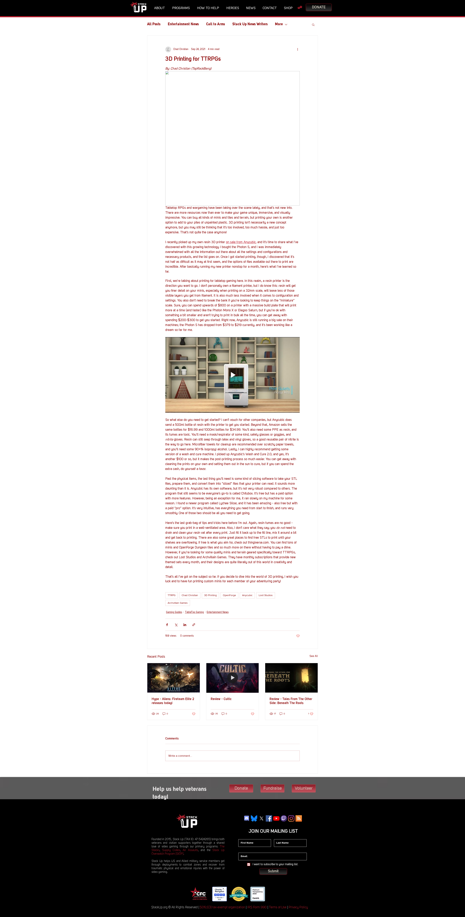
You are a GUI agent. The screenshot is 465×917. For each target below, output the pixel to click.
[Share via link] (193, 624)
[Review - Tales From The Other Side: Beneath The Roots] (291, 678)
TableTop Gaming (194, 612)
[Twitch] (284, 818)
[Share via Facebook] (167, 624)
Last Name (280, 836)
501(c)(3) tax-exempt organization (222, 907)
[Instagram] (291, 818)
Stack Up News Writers (250, 24)
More (279, 24)
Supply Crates (171, 850)
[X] (261, 818)
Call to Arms (215, 24)
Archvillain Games (178, 602)
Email (241, 850)
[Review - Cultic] (232, 678)
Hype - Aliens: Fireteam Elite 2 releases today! (173, 701)
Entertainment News (183, 24)
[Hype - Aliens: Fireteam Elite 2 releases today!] (173, 678)
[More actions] (297, 49)
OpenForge (229, 595)
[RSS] (299, 818)
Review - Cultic (221, 699)
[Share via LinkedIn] (185, 624)
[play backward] (193, 894)
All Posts (154, 24)
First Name (244, 836)
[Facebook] (269, 818)
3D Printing (210, 595)
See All (314, 656)
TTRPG (171, 595)
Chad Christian (190, 595)
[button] (160, 8)
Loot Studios (266, 595)
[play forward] (270, 894)
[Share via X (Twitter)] (176, 624)
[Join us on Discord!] (246, 818)
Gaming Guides (174, 612)
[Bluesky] (254, 818)
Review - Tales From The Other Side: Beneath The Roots (291, 701)
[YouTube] (276, 818)
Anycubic (247, 595)
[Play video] (232, 375)
